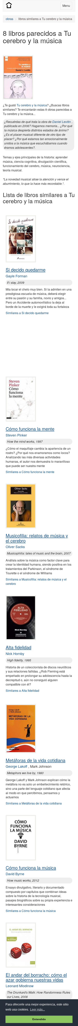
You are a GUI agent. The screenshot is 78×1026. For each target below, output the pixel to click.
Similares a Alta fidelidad (22, 690)
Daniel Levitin (61, 122)
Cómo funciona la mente (30, 428)
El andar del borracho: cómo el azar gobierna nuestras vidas (36, 977)
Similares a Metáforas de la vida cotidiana (34, 803)
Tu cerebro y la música (32, 105)
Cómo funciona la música (31, 867)
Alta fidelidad (18, 647)
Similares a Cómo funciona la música (31, 911)
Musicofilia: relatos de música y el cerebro (37, 538)
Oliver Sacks (15, 546)
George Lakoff (16, 766)
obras (9, 19)
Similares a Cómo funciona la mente (30, 472)
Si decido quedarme (25, 269)
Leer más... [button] (37, 1009)
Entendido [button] (39, 1019)
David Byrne (15, 873)
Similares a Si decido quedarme (27, 313)
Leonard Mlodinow (20, 985)
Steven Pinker (16, 434)
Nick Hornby (15, 653)
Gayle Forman (16, 275)
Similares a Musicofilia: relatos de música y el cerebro (36, 581)
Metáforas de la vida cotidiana (35, 760)
